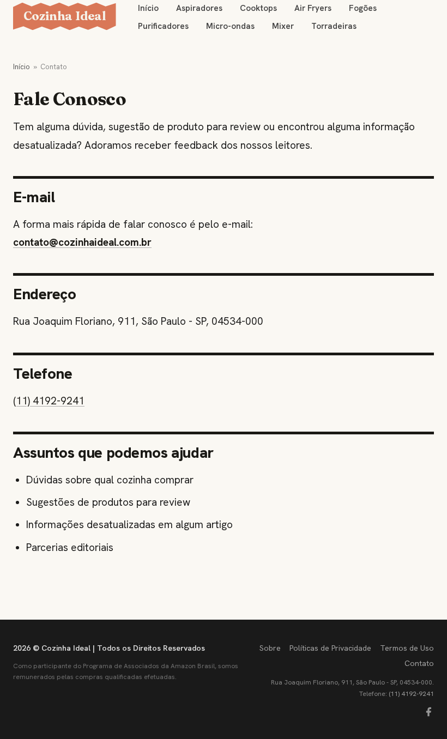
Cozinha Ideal (64, 15)
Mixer (283, 26)
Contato (419, 663)
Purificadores (163, 26)
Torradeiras (334, 26)
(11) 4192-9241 (48, 401)
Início (21, 66)
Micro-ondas (230, 26)
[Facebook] (428, 711)
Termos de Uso (407, 648)
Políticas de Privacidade (330, 648)
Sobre (270, 648)
